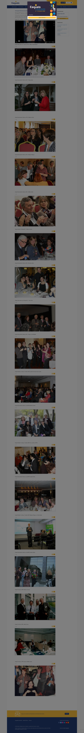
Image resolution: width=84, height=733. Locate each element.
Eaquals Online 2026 (42, 17)
